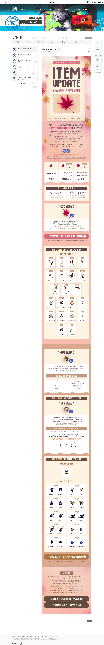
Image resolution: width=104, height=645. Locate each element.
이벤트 (26, 38)
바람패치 (44, 38)
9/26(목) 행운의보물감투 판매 (24, 72)
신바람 (50, 38)
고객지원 (77, 9)
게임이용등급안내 (29, 636)
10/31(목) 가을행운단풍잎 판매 (24, 48)
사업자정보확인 (54, 639)
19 (26, 83)
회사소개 (13, 636)
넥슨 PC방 (55, 636)
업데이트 (40, 42)
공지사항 (17, 37)
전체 (18, 42)
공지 (29, 42)
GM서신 (58, 38)
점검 (52, 42)
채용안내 (18, 636)
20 (28, 83)
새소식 (23, 9)
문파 (59, 9)
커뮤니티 (67, 9)
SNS (85, 9)
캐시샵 (51, 9)
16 (21, 83)
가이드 (32, 9)
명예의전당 (41, 9)
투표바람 (65, 38)
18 (24, 83)
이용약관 (23, 636)
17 (23, 83)
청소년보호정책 (44, 636)
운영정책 (50, 636)
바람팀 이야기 (35, 38)
